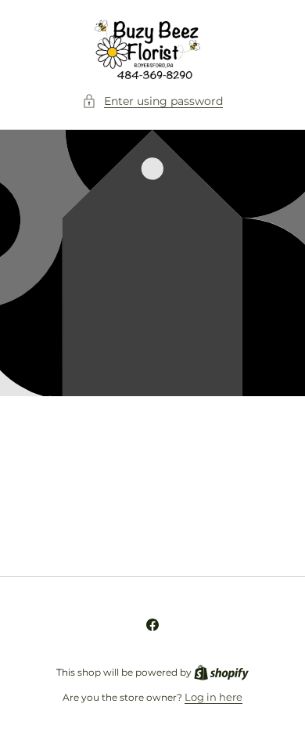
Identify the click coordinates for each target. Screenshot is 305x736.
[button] (152, 101)
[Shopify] (221, 672)
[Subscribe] (259, 525)
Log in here (213, 697)
